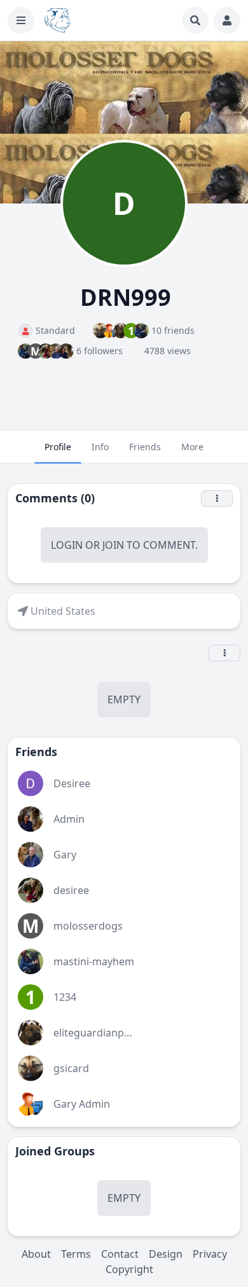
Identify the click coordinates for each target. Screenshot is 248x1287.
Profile (58, 447)
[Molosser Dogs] (58, 20)
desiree (71, 890)
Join (113, 545)
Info (100, 447)
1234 (64, 997)
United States (63, 611)
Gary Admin (81, 1104)
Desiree (71, 783)
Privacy (210, 1254)
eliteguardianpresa (99, 1033)
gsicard (71, 1068)
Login (67, 545)
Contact (120, 1254)
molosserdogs (88, 926)
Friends (145, 447)
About (36, 1254)
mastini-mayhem (93, 961)
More (192, 447)
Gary (64, 855)
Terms (76, 1254)
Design (166, 1254)
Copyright (129, 1269)
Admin (69, 819)
